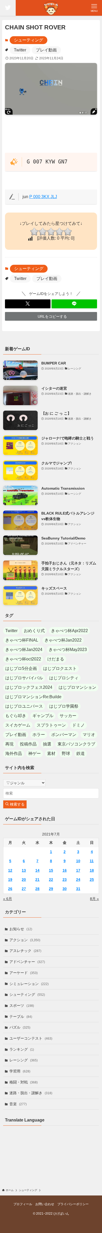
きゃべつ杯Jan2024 (23, 649)
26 (10, 889)
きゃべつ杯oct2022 (23, 659)
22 (51, 879)
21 (37, 879)
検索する (17, 804)
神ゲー (34, 753)
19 (10, 879)
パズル (19, 1027)
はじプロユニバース (24, 706)
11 (92, 861)
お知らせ (20, 929)
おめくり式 (34, 630)
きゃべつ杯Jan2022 (63, 640)
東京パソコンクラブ (76, 744)
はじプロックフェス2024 (28, 687)
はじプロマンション (77, 687)
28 (37, 889)
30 (65, 889)
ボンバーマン (63, 734)
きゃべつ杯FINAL (21, 640)
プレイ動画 (46, 50)
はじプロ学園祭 (63, 706)
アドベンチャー (27, 962)
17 (78, 870)
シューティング (28, 40)
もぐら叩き (15, 715)
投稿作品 (28, 744)
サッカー (68, 715)
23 (65, 879)
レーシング (23, 1060)
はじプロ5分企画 (21, 668)
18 (92, 870)
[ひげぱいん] (51, 8)
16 (65, 870)
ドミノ (78, 725)
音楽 (18, 1104)
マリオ (89, 734)
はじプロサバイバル (24, 678)
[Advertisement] (51, 135)
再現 (9, 744)
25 (92, 879)
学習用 (19, 1071)
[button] (27, 303)
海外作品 (13, 753)
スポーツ (21, 1005)
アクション (24, 940)
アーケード (23, 973)
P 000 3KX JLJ (43, 196)
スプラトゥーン (51, 725)
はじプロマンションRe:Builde (33, 697)
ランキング (21, 1049)
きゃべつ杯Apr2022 (69, 630)
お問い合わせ (44, 1204)
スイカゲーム (17, 725)
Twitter (20, 50)
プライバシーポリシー (73, 1204)
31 (78, 889)
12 (10, 870)
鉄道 (80, 753)
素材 (51, 753)
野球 (66, 753)
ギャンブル (42, 715)
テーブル (20, 1016)
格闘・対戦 (23, 1082)
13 (24, 870)
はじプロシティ (63, 678)
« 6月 (7, 899)
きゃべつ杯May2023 (68, 649)
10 (78, 861)
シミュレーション (29, 984)
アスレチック (25, 951)
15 (51, 870)
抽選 (47, 744)
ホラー (38, 734)
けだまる (55, 659)
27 (24, 889)
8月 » (94, 899)
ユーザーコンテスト (30, 1038)
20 (24, 879)
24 (78, 879)
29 (51, 889)
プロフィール (22, 1204)
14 (37, 870)
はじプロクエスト (60, 668)
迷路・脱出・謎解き (30, 1093)
